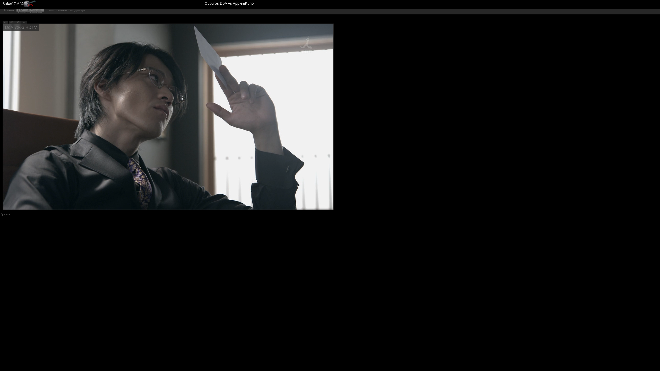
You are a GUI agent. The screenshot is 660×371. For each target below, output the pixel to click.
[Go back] (6, 216)
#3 (18, 22)
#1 (5, 22)
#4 (24, 22)
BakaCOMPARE (20, 4)
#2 (11, 22)
